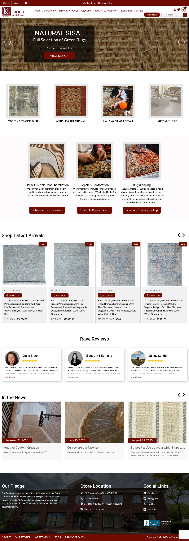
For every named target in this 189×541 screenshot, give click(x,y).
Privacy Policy (75, 537)
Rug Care (85, 10)
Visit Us (17, 3)
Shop (37, 10)
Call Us (6, 3)
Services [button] (63, 10)
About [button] (96, 10)
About (6, 537)
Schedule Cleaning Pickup (142, 210)
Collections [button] (48, 10)
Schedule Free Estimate (47, 210)
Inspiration (126, 10)
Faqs (57, 537)
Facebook (152, 493)
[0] (183, 9)
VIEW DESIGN (59, 55)
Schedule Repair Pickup (94, 210)
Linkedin (151, 509)
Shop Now (152, 14)
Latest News (111, 10)
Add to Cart (14, 295)
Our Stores (22, 537)
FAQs (75, 10)
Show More (10, 377)
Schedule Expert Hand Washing (97, 3)
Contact (138, 10)
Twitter (151, 504)
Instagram (152, 498)
